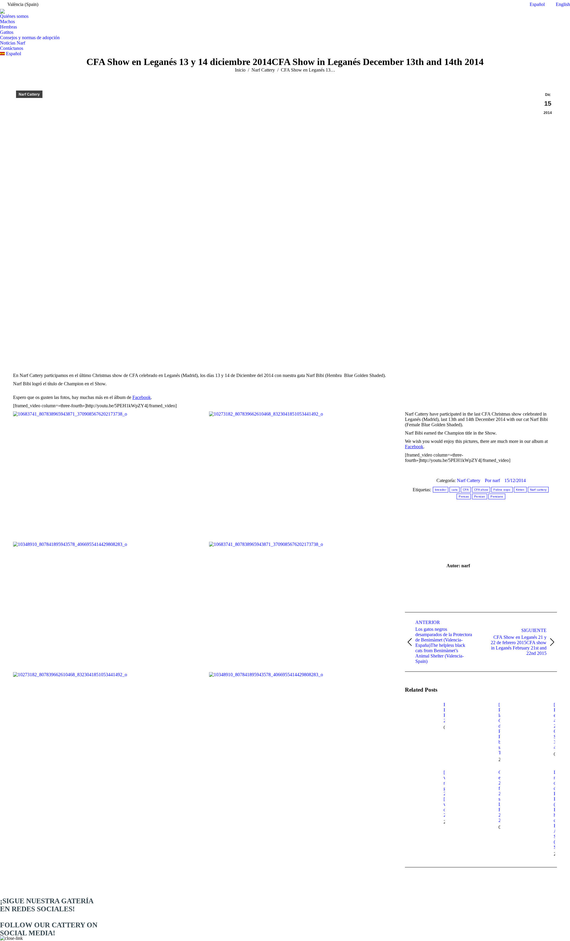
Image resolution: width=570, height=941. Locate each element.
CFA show (481, 489)
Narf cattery (538, 489)
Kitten (520, 489)
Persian (479, 496)
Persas (464, 496)
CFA (466, 489)
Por (492, 480)
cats (454, 489)
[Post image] (421, 715)
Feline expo (501, 489)
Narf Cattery (29, 94)
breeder (440, 489)
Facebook (141, 397)
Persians (496, 496)
